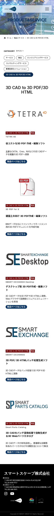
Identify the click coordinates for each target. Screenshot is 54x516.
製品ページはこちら (16, 161)
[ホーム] (10, 9)
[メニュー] (47, 9)
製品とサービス (19, 38)
